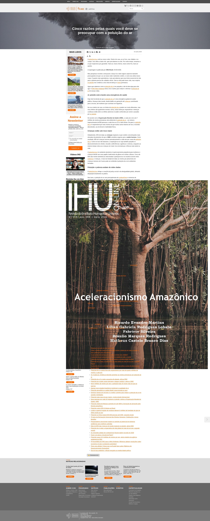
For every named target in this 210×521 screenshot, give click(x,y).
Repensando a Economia (84, 495)
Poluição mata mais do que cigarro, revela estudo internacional (110, 397)
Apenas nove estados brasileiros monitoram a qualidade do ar (110, 388)
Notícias (91, 1)
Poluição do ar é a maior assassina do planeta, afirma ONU (109, 379)
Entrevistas (94, 491)
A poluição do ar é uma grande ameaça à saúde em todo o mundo (111, 357)
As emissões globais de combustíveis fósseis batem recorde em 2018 (112, 433)
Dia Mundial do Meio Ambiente (114, 328)
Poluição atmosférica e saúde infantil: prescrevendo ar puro (109, 390)
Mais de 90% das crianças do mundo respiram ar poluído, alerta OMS (112, 426)
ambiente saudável (102, 290)
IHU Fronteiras (82, 493)
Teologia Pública (82, 491)
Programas (84, 1)
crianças (127, 101)
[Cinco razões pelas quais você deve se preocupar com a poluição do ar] (99, 52)
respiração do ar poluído (110, 195)
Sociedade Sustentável (84, 497)
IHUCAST (93, 497)
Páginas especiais (95, 493)
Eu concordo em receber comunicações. (76, 139)
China (120, 341)
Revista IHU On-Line (108, 491)
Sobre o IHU (76, 1)
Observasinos (82, 490)
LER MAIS (71, 74)
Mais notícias (94, 490)
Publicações (99, 1)
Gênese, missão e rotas (71, 490)
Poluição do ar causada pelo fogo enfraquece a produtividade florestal (112, 359)
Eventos (107, 1)
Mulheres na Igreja (133, 503)
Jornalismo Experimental (97, 495)
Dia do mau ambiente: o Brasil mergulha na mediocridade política (111, 450)
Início (68, 1)
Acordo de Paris (121, 275)
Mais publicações (108, 490)
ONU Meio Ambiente (98, 88)
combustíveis (123, 177)
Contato (125, 1)
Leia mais (70, 374)
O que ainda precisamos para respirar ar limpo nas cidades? (109, 355)
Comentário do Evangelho (135, 490)
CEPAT (67, 495)
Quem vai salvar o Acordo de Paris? (102, 435)
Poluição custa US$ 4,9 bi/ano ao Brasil (103, 408)
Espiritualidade (116, 1)
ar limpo (97, 324)
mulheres (90, 159)
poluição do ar (93, 59)
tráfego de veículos (121, 201)
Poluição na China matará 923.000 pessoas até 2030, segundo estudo (112, 415)
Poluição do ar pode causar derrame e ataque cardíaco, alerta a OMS (112, 381)
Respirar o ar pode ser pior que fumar (102, 348)
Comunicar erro (93, 455)
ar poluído (91, 82)
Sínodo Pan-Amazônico (134, 502)
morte (119, 82)
